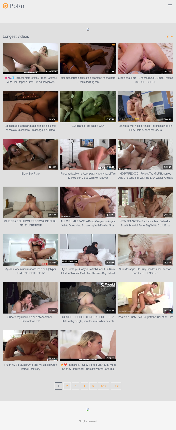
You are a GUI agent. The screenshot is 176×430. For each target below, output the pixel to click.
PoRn (16, 6)
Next (103, 386)
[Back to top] (166, 419)
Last (116, 386)
